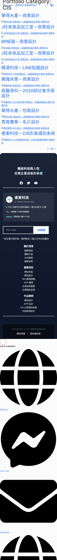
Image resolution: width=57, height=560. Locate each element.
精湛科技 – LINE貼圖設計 (25, 67)
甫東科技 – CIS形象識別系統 (28, 133)
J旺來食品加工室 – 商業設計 (28, 26)
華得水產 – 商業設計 (20, 15)
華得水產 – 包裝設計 (20, 110)
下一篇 (51, 148)
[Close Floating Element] (3, 342)
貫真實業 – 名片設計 (20, 121)
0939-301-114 (21, 216)
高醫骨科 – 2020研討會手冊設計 (28, 93)
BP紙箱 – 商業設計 (18, 41)
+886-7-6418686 (19, 211)
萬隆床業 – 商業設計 (20, 79)
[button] (51, 5)
